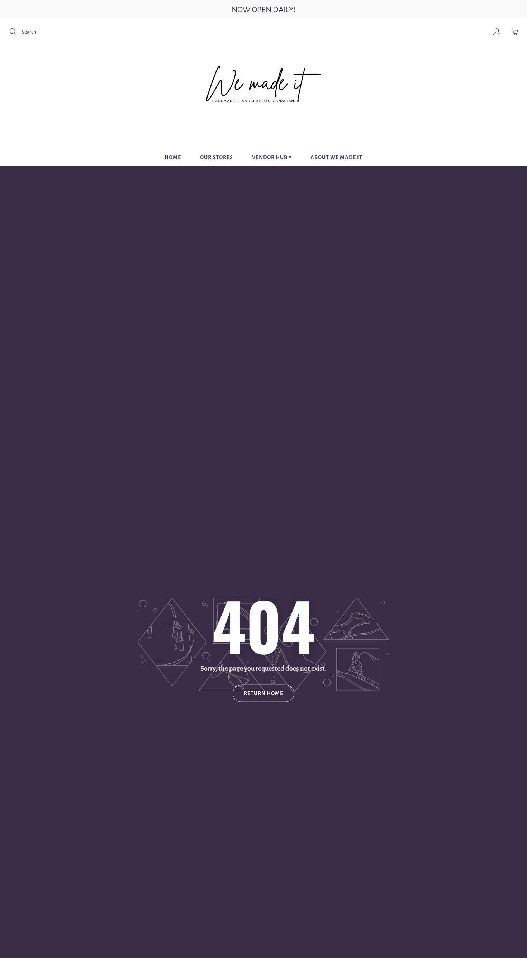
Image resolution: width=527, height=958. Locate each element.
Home (173, 157)
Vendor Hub (270, 157)
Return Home (263, 693)
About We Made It (336, 157)
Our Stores (216, 157)
